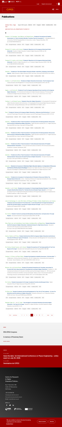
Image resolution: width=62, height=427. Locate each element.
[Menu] (53, 9)
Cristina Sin (14, 90)
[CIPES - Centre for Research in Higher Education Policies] (8, 9)
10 (39, 315)
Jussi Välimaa (21, 36)
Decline (52, 421)
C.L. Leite (18, 201)
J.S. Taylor (20, 302)
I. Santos (53, 201)
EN (58, 3)
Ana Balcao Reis (33, 223)
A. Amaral (20, 49)
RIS (55, 24)
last (52, 315)
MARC (43, 24)
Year (6, 26)
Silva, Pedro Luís (9, 223)
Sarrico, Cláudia (9, 236)
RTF (34, 24)
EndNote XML (49, 24)
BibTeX (30, 24)
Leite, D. (7, 201)
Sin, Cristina (8, 213)
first (10, 315)
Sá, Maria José (8, 291)
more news (6, 341)
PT (56, 3)
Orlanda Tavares (17, 101)
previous (15, 315)
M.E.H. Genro (23, 201)
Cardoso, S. (8, 36)
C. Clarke (15, 188)
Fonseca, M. (8, 49)
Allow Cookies (42, 421)
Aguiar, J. (7, 90)
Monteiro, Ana (8, 267)
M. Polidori (34, 201)
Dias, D (6, 112)
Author (7, 24)
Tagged (39, 24)
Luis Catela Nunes (18, 223)
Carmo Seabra (25, 223)
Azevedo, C (7, 71)
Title (11, 24)
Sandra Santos (16, 80)
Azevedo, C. (8, 188)
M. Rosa (17, 236)
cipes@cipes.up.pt (14, 399)
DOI (7, 44)
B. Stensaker (14, 36)
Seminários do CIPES (11, 363)
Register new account (47, 4)
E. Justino (13, 49)
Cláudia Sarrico (29, 36)
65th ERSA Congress (10, 332)
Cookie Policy (9, 423)
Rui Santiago (12, 201)
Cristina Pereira (17, 267)
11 (42, 315)
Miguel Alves (42, 223)
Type (14, 24)
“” (37, 80)
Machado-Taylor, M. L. (10, 302)
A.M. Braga (29, 201)
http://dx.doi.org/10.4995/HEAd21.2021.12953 (40, 93)
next (48, 315)
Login (38, 4)
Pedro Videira (20, 256)
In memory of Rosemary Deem (13, 337)
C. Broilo (39, 201)
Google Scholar (12, 44)
